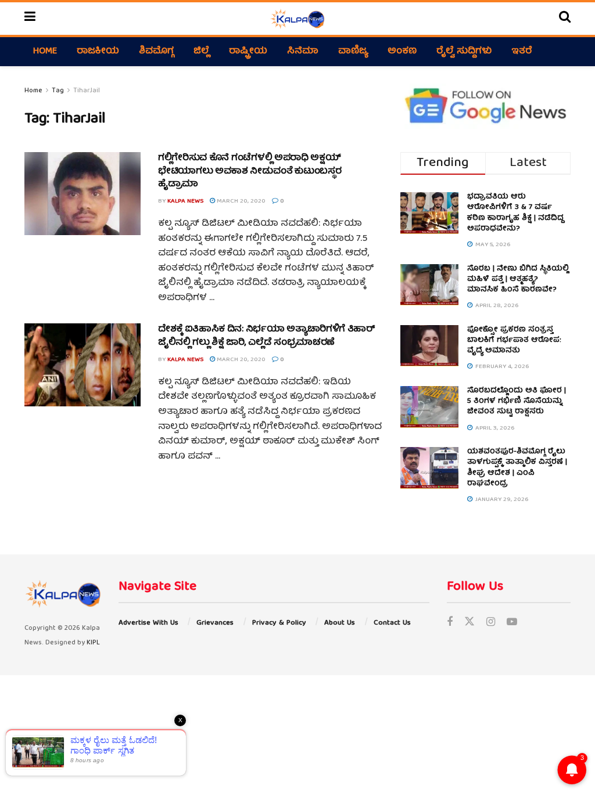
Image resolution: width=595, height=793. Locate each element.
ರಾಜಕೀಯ (98, 52)
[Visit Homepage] (297, 18)
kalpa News (185, 201)
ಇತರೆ (521, 52)
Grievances (215, 623)
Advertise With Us (148, 623)
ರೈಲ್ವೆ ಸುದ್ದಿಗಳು (464, 52)
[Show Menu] (29, 18)
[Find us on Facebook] (450, 623)
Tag (58, 91)
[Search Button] (565, 18)
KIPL (93, 643)
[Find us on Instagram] (490, 623)
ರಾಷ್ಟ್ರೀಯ (248, 52)
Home (45, 52)
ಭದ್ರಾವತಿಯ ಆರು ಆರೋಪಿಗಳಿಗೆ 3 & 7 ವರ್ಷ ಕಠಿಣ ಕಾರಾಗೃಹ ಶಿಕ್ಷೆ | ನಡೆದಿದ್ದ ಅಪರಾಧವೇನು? (515, 213)
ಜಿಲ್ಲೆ (201, 52)
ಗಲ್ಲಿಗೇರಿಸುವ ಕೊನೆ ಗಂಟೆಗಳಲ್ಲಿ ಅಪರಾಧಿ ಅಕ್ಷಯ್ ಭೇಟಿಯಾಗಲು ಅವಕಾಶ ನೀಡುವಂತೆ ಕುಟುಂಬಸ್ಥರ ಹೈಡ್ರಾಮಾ (249, 171)
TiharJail (86, 91)
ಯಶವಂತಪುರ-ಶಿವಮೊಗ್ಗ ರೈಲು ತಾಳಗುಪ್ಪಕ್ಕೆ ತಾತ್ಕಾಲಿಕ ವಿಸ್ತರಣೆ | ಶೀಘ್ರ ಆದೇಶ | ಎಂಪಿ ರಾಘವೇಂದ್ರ (517, 468)
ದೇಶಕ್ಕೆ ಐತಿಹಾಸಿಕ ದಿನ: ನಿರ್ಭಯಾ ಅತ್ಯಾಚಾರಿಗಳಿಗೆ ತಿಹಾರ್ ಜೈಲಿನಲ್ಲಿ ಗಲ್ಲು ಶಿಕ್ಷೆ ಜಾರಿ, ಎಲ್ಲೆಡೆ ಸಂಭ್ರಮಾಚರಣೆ (266, 336)
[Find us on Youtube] (512, 623)
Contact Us (392, 623)
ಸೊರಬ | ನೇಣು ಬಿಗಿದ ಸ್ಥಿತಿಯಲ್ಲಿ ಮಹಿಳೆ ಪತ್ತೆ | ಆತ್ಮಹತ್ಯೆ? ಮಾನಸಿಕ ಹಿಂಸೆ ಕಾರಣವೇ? (518, 279)
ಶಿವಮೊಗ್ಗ (156, 52)
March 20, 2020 (240, 201)
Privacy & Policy (279, 623)
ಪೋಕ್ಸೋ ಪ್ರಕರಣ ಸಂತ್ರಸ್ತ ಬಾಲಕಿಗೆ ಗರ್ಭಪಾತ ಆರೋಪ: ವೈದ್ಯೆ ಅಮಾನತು (514, 340)
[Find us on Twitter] (469, 623)
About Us (339, 623)
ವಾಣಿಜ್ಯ (353, 52)
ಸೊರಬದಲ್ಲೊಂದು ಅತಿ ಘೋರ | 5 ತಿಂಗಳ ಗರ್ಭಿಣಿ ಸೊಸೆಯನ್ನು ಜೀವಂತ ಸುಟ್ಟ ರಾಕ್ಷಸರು (516, 401)
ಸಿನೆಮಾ (302, 52)
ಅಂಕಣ (402, 52)
